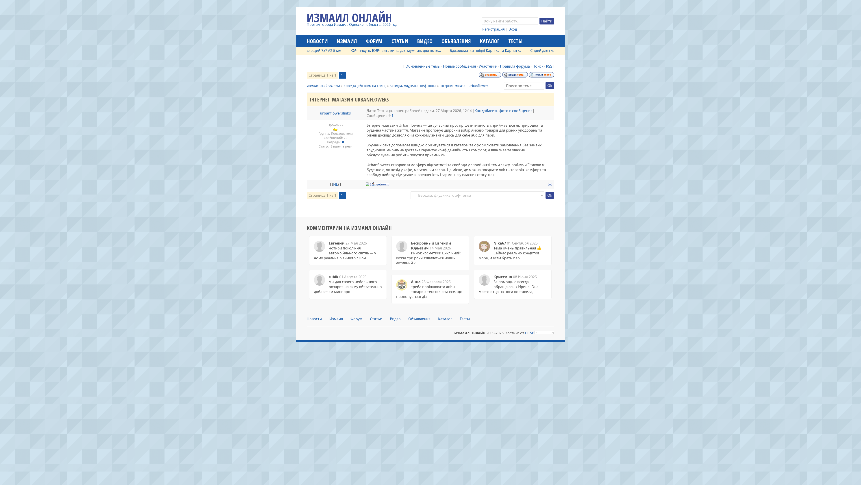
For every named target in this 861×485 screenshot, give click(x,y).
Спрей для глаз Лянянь (533, 50)
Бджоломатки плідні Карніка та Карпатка (468, 50)
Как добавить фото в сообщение (504, 110)
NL (335, 184)
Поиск (538, 66)
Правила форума (515, 66)
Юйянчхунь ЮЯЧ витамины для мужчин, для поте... (378, 50)
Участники (488, 66)
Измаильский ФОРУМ (323, 86)
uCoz (529, 333)
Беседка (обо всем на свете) (365, 86)
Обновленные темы (422, 66)
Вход (513, 29)
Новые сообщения (459, 66)
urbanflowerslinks (335, 113)
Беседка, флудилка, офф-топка (413, 86)
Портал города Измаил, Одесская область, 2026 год (352, 24)
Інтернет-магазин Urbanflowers (464, 86)
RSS (549, 66)
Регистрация (493, 29)
